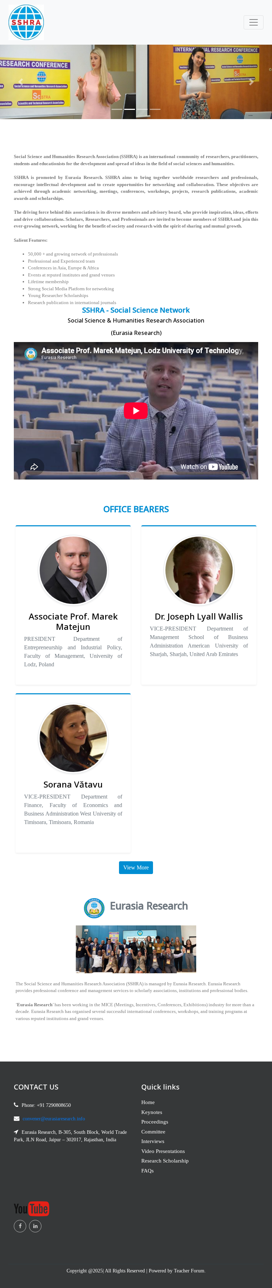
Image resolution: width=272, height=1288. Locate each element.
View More (136, 867)
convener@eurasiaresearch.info (54, 1118)
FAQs (147, 1171)
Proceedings (154, 1122)
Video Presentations (163, 1151)
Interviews (152, 1141)
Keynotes (151, 1112)
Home (148, 1102)
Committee (153, 1132)
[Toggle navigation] (254, 22)
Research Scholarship (165, 1161)
